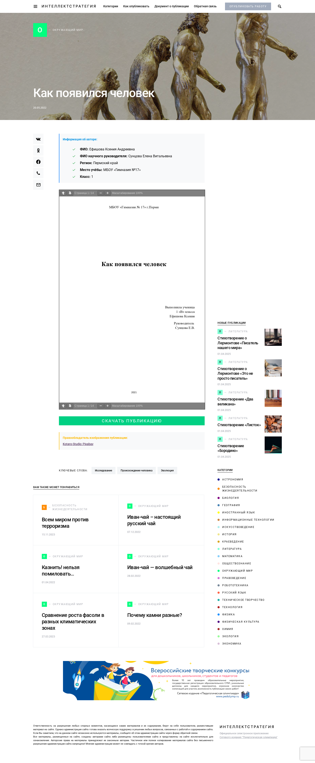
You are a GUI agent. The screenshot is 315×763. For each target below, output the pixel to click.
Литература (232, 548)
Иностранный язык (238, 512)
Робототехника (235, 585)
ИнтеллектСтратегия (69, 6)
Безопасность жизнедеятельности (240, 488)
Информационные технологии (248, 519)
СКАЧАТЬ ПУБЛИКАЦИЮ (132, 420)
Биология (230, 497)
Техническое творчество (243, 599)
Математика (232, 556)
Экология (230, 636)
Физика (228, 614)
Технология (232, 607)
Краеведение (233, 541)
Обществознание (236, 563)
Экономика (232, 643)
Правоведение (234, 578)
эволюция (167, 470)
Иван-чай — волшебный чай (160, 567)
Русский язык (234, 592)
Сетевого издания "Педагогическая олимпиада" (249, 737)
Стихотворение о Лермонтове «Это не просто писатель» (235, 373)
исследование (103, 470)
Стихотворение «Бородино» (231, 448)
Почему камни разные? (154, 615)
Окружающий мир (237, 570)
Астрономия (232, 479)
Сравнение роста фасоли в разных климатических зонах (73, 621)
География (231, 505)
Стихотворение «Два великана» (235, 401)
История (229, 534)
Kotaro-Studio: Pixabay (78, 444)
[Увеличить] (107, 193)
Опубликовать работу (248, 6)
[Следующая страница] (70, 193)
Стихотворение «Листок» (239, 425)
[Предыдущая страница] (63, 193)
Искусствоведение (238, 527)
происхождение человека (136, 470)
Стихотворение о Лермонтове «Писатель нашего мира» (238, 343)
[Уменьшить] (101, 193)
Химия (227, 629)
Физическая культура (241, 621)
